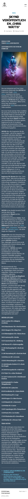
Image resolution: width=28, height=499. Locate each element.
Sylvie (10, 31)
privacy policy (5, 496)
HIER (12, 105)
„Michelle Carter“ (13, 229)
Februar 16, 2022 (19, 31)
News (14, 13)
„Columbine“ (13, 227)
